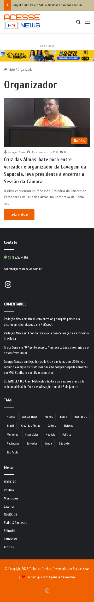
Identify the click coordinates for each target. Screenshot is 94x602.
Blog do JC (80, 417)
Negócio (50, 434)
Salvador (32, 443)
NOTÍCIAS (10, 482)
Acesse (11, 417)
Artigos (9, 547)
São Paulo (12, 452)
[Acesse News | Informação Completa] (22, 21)
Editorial (9, 531)
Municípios (31, 434)
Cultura (52, 425)
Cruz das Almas (30, 425)
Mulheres (12, 434)
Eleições (68, 425)
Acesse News (29, 417)
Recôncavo (13, 443)
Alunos (49, 417)
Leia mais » (19, 214)
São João (64, 443)
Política (66, 434)
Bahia (63, 417)
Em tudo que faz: (50, 577)
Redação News (16, 152)
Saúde (48, 443)
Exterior (9, 506)
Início (11, 70)
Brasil (10, 425)
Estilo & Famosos (15, 523)
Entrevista (10, 539)
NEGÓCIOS (10, 515)
